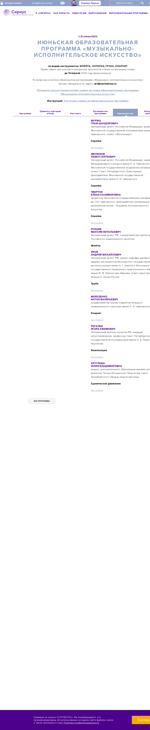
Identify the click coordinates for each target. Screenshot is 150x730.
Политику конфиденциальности (81, 722)
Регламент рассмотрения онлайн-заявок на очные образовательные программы (88, 90)
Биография (97, 147)
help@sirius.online (42, 3)
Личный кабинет (13, 3)
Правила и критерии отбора (50, 112)
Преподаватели (125, 113)
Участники (75, 113)
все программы (42, 401)
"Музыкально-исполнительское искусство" (88, 94)
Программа (25, 113)
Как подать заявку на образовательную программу (96, 101)
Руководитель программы (100, 112)
